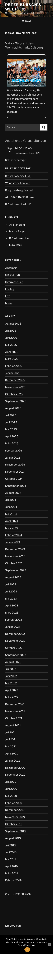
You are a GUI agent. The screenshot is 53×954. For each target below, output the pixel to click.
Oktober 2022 (14, 647)
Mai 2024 (11, 513)
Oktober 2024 (14, 478)
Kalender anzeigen (16, 160)
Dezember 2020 (15, 767)
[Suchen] (43, 127)
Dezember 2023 (15, 549)
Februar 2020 (13, 802)
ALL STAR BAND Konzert (20, 197)
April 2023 (11, 605)
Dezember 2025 (15, 380)
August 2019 (13, 838)
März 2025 (12, 443)
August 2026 (13, 323)
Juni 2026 (11, 337)
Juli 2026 (10, 330)
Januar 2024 (12, 542)
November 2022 (15, 640)
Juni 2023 (11, 591)
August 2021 (13, 725)
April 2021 (11, 753)
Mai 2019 (10, 859)
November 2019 (15, 816)
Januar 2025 (12, 457)
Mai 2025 (11, 429)
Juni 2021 (10, 739)
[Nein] (49, 944)
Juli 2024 (10, 499)
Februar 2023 (13, 619)
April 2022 (11, 690)
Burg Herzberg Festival (19, 190)
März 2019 (11, 873)
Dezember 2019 (15, 809)
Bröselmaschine (19, 238)
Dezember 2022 (15, 633)
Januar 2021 (12, 760)
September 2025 (15, 401)
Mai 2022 (11, 683)
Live (7, 296)
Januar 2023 (12, 626)
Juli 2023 (10, 584)
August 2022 (13, 662)
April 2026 (11, 351)
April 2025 (11, 436)
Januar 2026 (12, 373)
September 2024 (15, 485)
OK (27, 949)
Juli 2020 (10, 781)
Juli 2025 (10, 415)
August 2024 (13, 492)
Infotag (9, 289)
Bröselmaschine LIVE (27, 153)
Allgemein (11, 267)
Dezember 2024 (15, 464)
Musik (8, 303)
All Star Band (17, 224)
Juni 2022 (11, 676)
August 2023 (13, 577)
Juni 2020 (11, 788)
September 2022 (15, 654)
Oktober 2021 (13, 718)
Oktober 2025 (14, 394)
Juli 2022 (10, 668)
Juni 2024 (11, 506)
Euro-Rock (15, 244)
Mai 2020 (11, 795)
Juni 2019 (11, 852)
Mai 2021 (10, 746)
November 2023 (15, 556)
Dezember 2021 (14, 704)
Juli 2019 (10, 845)
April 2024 (11, 521)
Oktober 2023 (14, 563)
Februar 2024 (13, 535)
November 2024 (15, 471)
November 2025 (15, 387)
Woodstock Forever (17, 183)
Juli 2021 (10, 732)
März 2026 (12, 358)
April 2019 (11, 866)
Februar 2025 (13, 450)
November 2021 (15, 711)
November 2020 (15, 774)
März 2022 (11, 697)
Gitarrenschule (14, 282)
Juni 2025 (11, 422)
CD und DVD (12, 274)
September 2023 (15, 570)
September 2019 (15, 831)
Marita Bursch (17, 231)
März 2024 (11, 528)
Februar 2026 (13, 365)
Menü (28, 21)
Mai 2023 (11, 598)
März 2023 (11, 612)
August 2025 (13, 408)
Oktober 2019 (13, 824)
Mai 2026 (11, 344)
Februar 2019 (13, 880)
